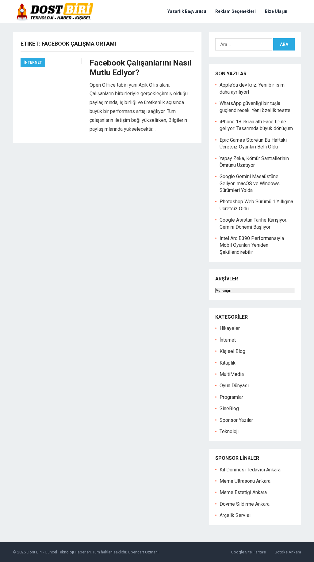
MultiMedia (232, 374)
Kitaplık (228, 363)
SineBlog (229, 408)
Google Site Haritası (248, 552)
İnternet (33, 62)
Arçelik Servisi (235, 515)
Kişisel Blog (232, 351)
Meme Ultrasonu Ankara (245, 481)
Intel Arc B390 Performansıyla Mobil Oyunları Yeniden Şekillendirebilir (252, 245)
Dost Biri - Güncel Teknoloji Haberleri (59, 552)
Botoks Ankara (288, 552)
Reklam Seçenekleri (235, 11)
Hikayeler (230, 328)
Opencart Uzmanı (143, 552)
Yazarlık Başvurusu (186, 11)
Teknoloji (229, 431)
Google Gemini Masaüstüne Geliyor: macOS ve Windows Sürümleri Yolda (250, 183)
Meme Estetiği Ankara (243, 492)
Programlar (231, 397)
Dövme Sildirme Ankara (245, 504)
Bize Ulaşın (276, 11)
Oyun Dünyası (234, 385)
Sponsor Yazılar (236, 420)
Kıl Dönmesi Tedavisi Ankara (250, 470)
